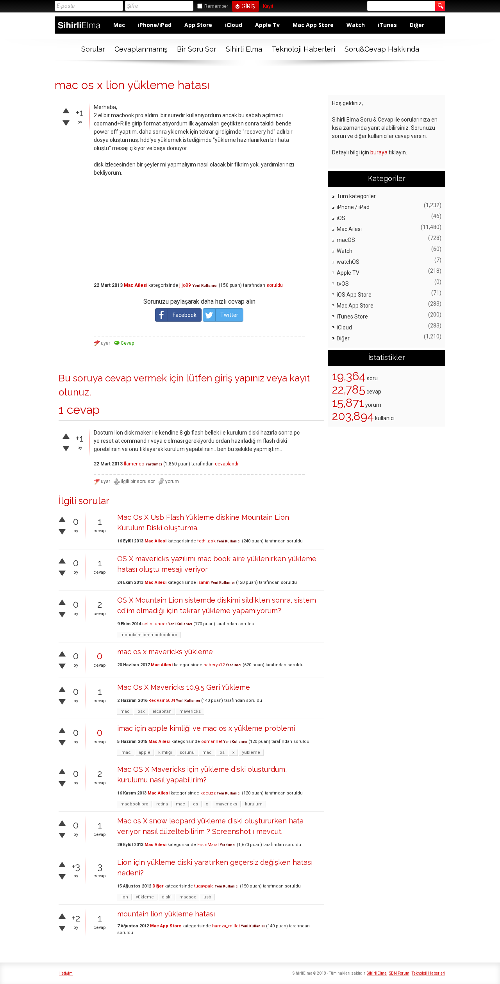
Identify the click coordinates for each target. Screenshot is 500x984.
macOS (346, 240)
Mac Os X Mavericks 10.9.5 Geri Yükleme (183, 687)
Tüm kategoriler (356, 196)
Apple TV (348, 273)
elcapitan (161, 711)
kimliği (165, 752)
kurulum (253, 804)
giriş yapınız (239, 378)
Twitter (229, 315)
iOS (341, 218)
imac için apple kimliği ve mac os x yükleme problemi (206, 728)
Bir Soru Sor (196, 49)
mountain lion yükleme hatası (166, 914)
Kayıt (268, 6)
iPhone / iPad (353, 207)
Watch (355, 25)
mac (125, 711)
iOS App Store (354, 295)
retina (162, 804)
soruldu (274, 285)
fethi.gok (206, 541)
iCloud (233, 25)
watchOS (348, 262)
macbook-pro (134, 804)
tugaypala (204, 886)
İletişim (66, 973)
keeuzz (208, 793)
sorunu (187, 752)
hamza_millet (226, 926)
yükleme (251, 752)
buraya (379, 152)
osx (141, 711)
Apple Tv (267, 25)
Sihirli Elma (244, 49)
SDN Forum (399, 973)
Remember (216, 6)
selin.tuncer (154, 623)
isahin (203, 582)
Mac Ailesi (135, 285)
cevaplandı (226, 464)
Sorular (93, 49)
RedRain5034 (161, 700)
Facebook (184, 315)
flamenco (134, 464)
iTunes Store (352, 316)
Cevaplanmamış (141, 49)
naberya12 (214, 664)
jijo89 (185, 285)
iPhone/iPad (154, 25)
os (222, 752)
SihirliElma (377, 973)
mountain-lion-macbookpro (148, 634)
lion (124, 897)
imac (125, 752)
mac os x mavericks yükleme (165, 652)
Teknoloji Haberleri (303, 49)
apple (144, 752)
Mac (119, 25)
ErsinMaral (208, 844)
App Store (198, 25)
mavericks (190, 711)
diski (166, 897)
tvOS (343, 284)
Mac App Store (313, 25)
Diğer (417, 25)
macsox (187, 897)
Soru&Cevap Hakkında (382, 49)
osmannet (211, 741)
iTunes (387, 25)
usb (207, 897)
